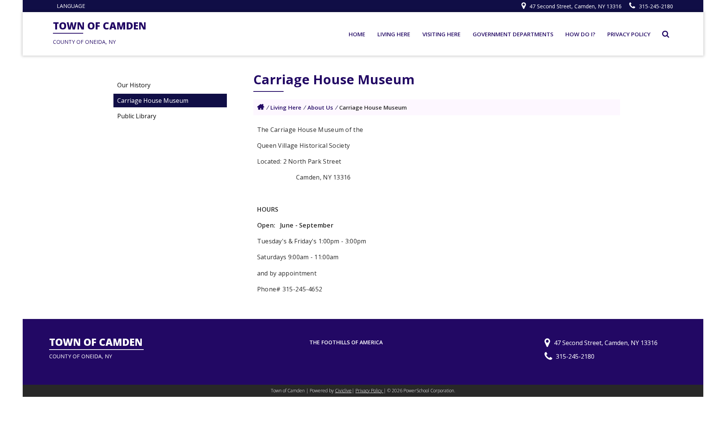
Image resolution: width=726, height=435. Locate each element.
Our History (133, 85)
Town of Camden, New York (260, 107)
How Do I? (580, 34)
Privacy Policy (628, 34)
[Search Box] (665, 34)
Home (357, 34)
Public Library (136, 116)
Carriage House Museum (152, 100)
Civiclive (343, 390)
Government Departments (513, 34)
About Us (320, 107)
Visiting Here (441, 34)
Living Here (393, 34)
